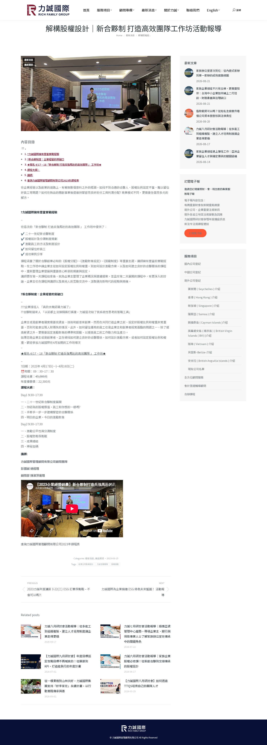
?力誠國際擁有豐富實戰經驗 (43, 154)
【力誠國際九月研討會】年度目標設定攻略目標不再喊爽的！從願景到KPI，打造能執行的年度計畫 (67, 661)
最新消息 (28, 60)
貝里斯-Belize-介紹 (200, 352)
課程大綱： (33, 170)
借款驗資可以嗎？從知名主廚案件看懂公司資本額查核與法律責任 (218, 113)
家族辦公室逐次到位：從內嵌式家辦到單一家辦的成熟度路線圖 (218, 73)
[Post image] (31, 631)
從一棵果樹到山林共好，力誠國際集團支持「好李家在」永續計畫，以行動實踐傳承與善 (67, 686)
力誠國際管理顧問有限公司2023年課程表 (53, 544)
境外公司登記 (192, 280)
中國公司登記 (192, 272)
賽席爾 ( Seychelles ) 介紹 (204, 289)
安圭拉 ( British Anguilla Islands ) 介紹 (211, 360)
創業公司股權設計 (85, 564)
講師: (30, 175)
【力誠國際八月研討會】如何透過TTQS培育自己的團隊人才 (146, 683)
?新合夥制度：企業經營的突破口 (45, 159)
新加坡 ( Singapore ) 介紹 (203, 306)
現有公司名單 (196, 369)
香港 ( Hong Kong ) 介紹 (202, 297)
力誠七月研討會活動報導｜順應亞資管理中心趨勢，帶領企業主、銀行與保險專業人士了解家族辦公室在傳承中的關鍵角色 (147, 634)
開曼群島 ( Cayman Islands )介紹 (208, 322)
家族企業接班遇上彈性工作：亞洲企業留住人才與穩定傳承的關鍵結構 (218, 153)
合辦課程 (189, 394)
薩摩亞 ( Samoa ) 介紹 (201, 314)
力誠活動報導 (102, 564)
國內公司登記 (192, 264)
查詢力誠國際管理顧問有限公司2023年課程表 (53, 180)
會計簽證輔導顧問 (195, 386)
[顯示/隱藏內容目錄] (23, 149)
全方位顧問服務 (193, 377)
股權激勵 (115, 564)
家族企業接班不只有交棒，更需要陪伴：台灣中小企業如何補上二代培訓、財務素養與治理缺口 (218, 93)
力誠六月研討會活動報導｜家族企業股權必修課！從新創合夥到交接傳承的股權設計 (147, 661)
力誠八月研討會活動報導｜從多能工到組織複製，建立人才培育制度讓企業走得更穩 (67, 631)
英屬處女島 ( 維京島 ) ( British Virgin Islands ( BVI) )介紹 (210, 333)
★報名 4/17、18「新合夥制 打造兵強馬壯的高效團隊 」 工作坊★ (64, 164)
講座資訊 (28, 65)
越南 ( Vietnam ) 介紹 (201, 344)
